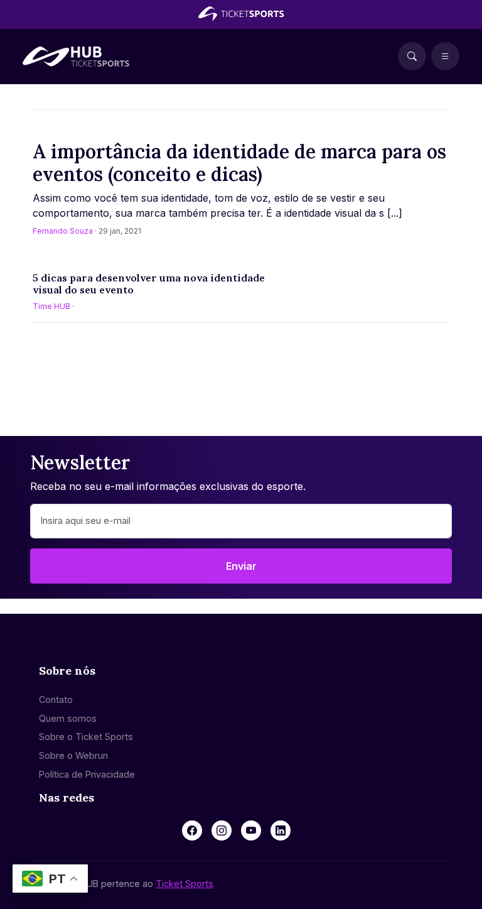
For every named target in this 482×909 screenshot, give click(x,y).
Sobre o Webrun (73, 755)
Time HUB (51, 306)
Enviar (241, 566)
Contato (56, 699)
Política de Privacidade (87, 774)
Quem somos (68, 718)
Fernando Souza (63, 231)
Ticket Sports (184, 883)
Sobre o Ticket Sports (86, 736)
